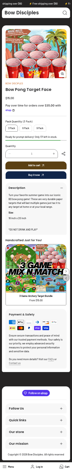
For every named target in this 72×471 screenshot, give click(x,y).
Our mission (18, 443)
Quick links (17, 420)
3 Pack (11, 128)
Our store (16, 432)
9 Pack (40, 128)
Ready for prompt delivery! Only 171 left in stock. (31, 136)
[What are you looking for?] (64, 12)
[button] (64, 466)
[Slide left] (66, 278)
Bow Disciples (14, 83)
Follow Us (16, 408)
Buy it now (34, 174)
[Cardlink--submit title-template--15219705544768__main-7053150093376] (36, 268)
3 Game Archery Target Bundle (36, 295)
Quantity (10, 145)
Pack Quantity (19, 121)
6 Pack (25, 128)
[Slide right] (66, 271)
